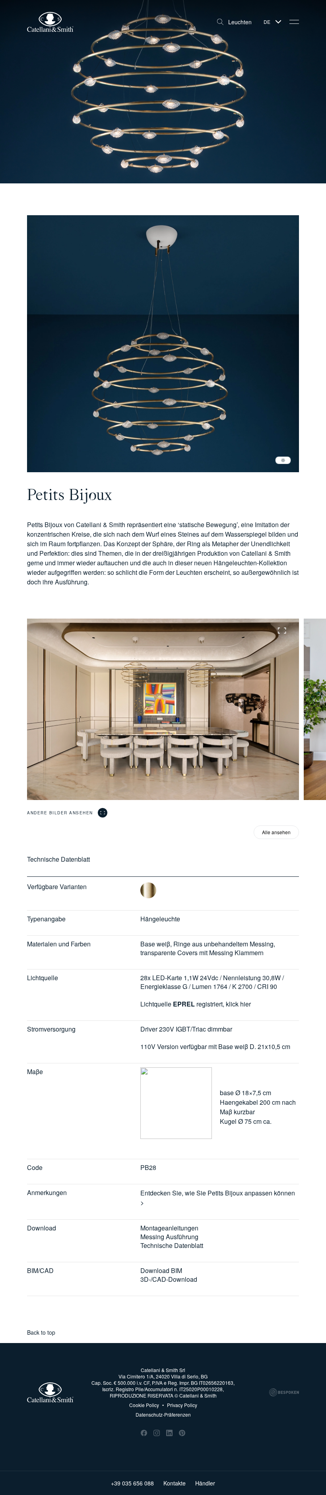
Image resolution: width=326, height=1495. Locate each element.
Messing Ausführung (169, 1236)
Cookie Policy (144, 1405)
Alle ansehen (276, 832)
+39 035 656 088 (132, 1483)
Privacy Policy (179, 1405)
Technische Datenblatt (171, 1245)
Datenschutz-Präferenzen (163, 1414)
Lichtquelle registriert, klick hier (195, 1003)
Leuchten (240, 22)
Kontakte (174, 1483)
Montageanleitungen (169, 1227)
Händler (205, 1483)
